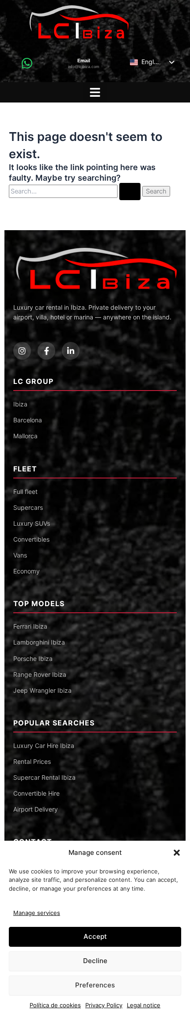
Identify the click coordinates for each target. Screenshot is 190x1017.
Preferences (95, 985)
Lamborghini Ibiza (39, 642)
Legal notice (143, 1005)
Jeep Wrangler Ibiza (42, 690)
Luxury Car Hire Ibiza (43, 745)
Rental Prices (32, 761)
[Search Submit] (130, 191)
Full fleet (25, 491)
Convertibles (31, 539)
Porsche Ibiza (33, 658)
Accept (95, 936)
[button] (176, 852)
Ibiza (20, 404)
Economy (26, 571)
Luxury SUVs (31, 523)
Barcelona (27, 420)
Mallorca (25, 436)
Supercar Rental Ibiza (44, 777)
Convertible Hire (36, 793)
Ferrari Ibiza (30, 626)
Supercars (28, 507)
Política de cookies (55, 1005)
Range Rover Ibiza (39, 674)
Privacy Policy (103, 1005)
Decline (95, 960)
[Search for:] (75, 191)
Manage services (36, 912)
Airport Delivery (35, 809)
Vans (20, 555)
